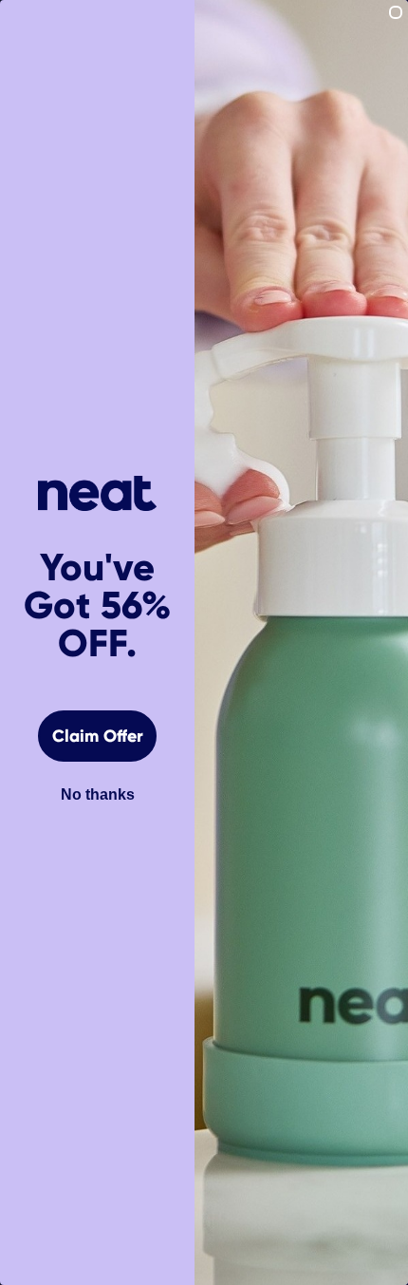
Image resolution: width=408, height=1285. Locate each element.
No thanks (98, 794)
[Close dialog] (395, 12)
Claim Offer (97, 736)
